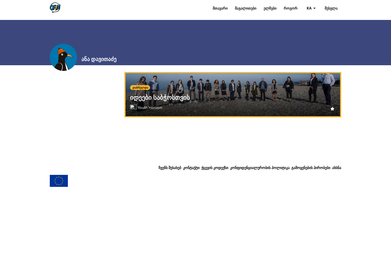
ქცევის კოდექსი (214, 167)
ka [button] (309, 8)
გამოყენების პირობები (310, 167)
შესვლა (331, 8)
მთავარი (220, 8)
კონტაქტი (191, 167)
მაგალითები (245, 8)
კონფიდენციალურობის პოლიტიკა (260, 167)
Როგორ (291, 8)
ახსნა (336, 167)
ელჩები (270, 8)
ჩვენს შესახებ (170, 167)
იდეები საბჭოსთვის (160, 97)
